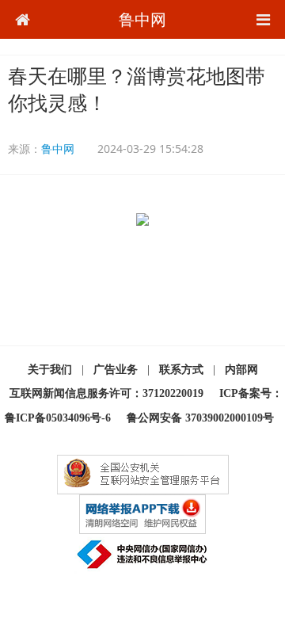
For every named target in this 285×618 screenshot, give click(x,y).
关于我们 (50, 370)
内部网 (241, 370)
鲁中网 (142, 19)
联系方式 (181, 370)
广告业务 (115, 370)
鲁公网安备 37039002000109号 (200, 418)
